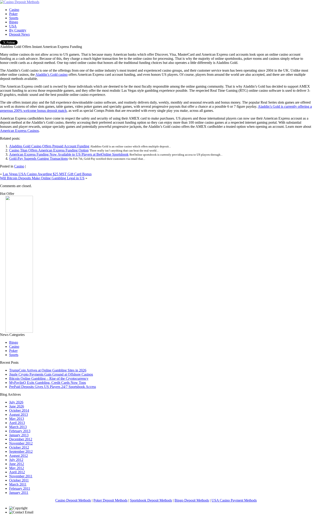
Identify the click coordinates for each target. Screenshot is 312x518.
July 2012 (16, 460)
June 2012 (16, 464)
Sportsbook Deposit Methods (151, 500)
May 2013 (16, 419)
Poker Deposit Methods (110, 500)
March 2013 (18, 427)
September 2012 (21, 451)
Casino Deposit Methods (73, 500)
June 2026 (16, 406)
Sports (13, 355)
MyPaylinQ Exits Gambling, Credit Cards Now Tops (47, 383)
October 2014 (19, 410)
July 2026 (16, 402)
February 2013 (19, 431)
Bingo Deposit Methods (192, 500)
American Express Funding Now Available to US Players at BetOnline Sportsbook (69, 154)
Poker (13, 351)
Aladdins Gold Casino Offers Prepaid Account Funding (49, 146)
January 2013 (19, 435)
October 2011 (19, 480)
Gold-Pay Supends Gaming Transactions (38, 158)
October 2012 (19, 447)
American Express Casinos (19, 131)
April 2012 (17, 472)
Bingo (13, 342)
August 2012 (18, 456)
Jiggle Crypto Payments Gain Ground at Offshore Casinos (51, 374)
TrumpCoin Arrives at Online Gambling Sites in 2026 (47, 370)
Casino (19, 166)
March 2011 (17, 484)
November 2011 (20, 476)
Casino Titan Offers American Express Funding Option (49, 150)
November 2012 (21, 443)
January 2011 (18, 492)
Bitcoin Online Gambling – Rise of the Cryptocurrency (48, 378)
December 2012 (20, 439)
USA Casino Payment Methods (234, 500)
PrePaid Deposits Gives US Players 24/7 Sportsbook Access (52, 387)
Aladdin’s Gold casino (51, 74)
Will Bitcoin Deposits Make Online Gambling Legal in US (42, 178)
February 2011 (19, 488)
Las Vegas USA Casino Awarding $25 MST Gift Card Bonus (47, 174)
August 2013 (18, 414)
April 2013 (17, 423)
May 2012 (16, 468)
